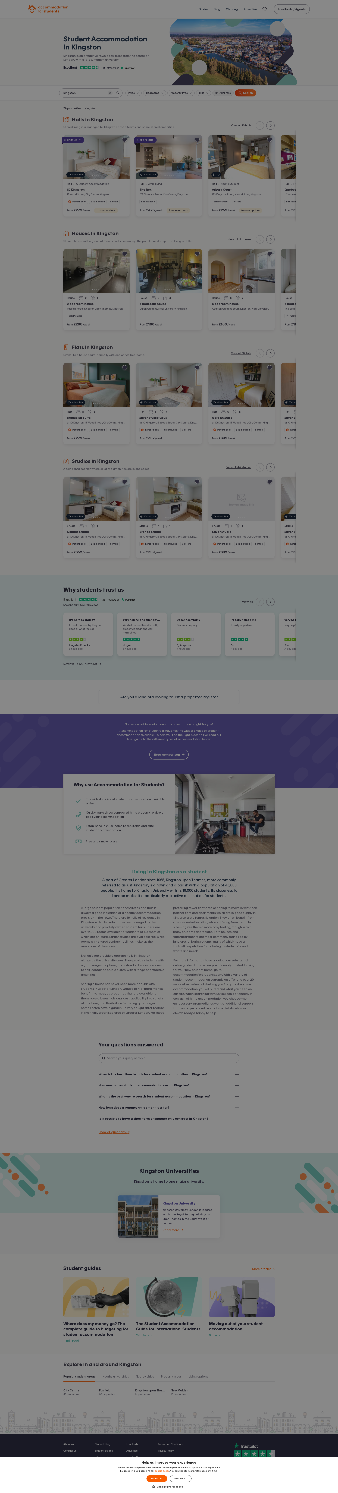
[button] (169, 1487)
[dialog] (169, 1475)
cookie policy (162, 1471)
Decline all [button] (180, 1479)
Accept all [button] (157, 1479)
